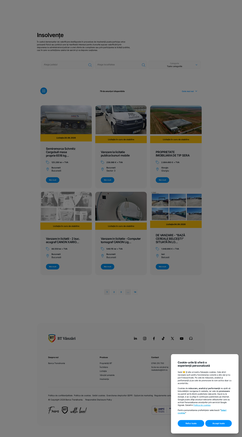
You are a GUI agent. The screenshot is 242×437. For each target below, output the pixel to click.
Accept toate (218, 423)
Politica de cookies (201, 405)
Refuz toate (191, 423)
